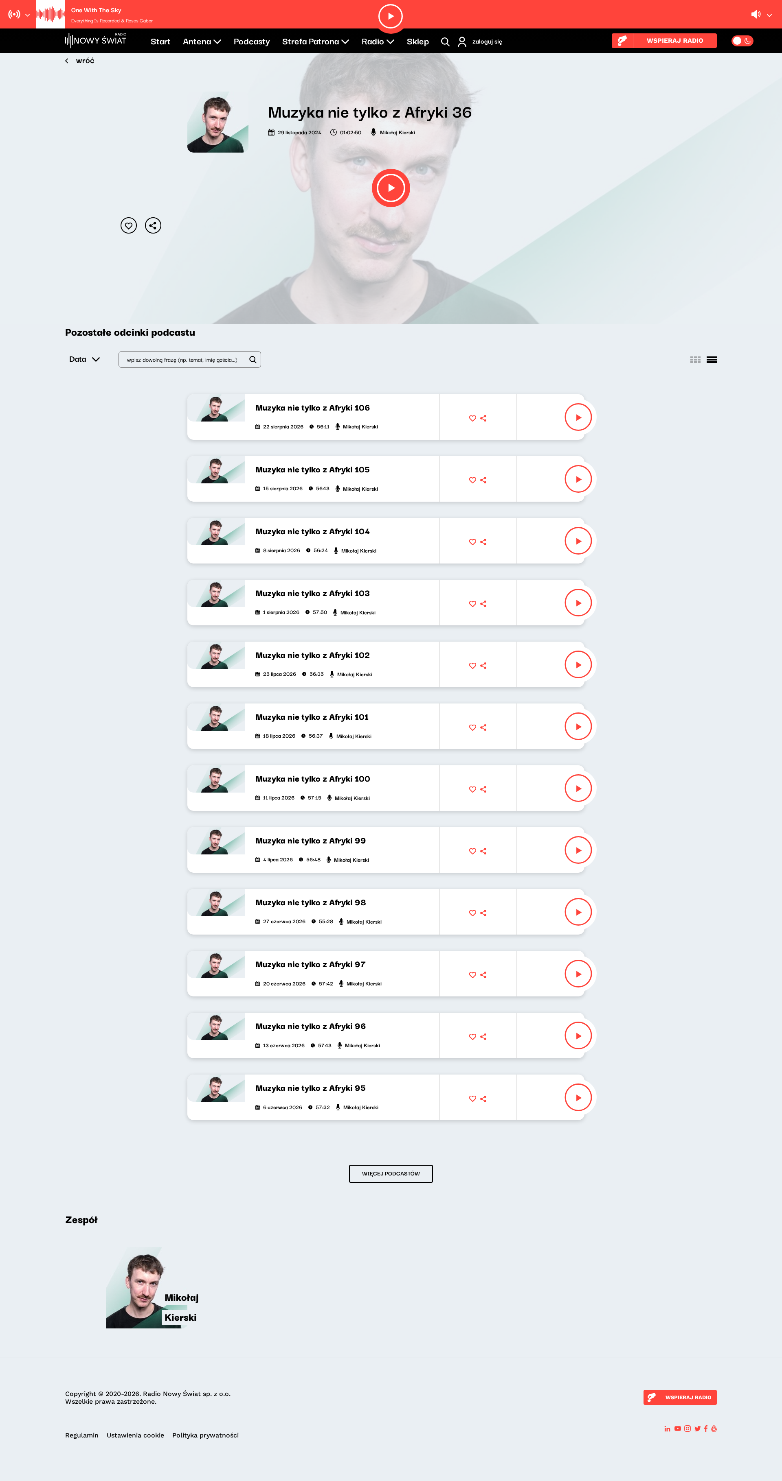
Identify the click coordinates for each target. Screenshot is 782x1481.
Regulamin (82, 1435)
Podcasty (252, 40)
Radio (373, 40)
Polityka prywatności (205, 1435)
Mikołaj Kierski (397, 132)
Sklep (418, 40)
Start (161, 40)
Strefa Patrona (310, 40)
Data (77, 358)
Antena (197, 40)
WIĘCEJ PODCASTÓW (391, 1173)
